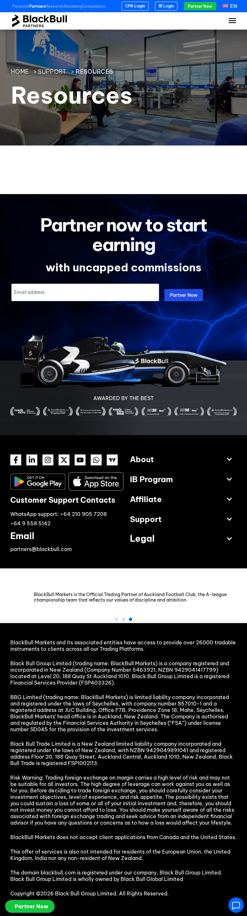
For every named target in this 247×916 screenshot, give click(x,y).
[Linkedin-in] (31, 459)
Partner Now (183, 295)
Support (52, 71)
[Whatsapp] (96, 459)
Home (20, 71)
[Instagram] (47, 459)
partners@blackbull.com (41, 549)
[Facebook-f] (15, 459)
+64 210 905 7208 (83, 514)
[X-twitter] (64, 459)
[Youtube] (80, 459)
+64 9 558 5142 (30, 523)
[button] (116, 619)
